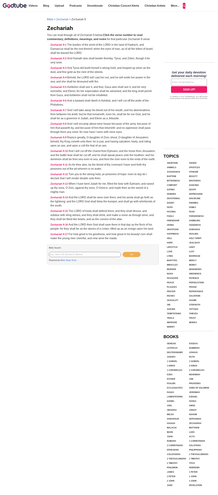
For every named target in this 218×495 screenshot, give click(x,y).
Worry (171, 327)
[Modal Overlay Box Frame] (189, 85)
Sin (168, 305)
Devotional (173, 198)
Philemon (172, 467)
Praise (193, 287)
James (170, 472)
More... (175, 5)
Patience (194, 278)
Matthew (194, 428)
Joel (169, 405)
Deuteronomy (175, 352)
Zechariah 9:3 (58, 68)
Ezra (170, 374)
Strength (194, 305)
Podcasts (75, 5)
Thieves (193, 313)
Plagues (172, 287)
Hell (169, 238)
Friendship (173, 220)
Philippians (195, 450)
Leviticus (172, 348)
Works (193, 322)
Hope (170, 243)
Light (192, 247)
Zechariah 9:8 (58, 123)
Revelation (195, 485)
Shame (193, 300)
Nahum (193, 414)
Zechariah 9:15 (59, 211)
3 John (193, 481)
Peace (170, 282)
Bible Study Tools (68, 260)
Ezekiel (193, 397)
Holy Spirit (195, 238)
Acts (192, 436)
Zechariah (62, 19)
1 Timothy (194, 459)
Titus (192, 463)
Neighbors (195, 269)
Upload (59, 5)
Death (192, 189)
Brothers (195, 181)
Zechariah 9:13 (59, 183)
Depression (196, 194)
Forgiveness (196, 216)
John (170, 436)
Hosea (192, 401)
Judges (171, 357)
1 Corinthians (197, 441)
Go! (131, 254)
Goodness (195, 225)
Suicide (171, 309)
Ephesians (173, 450)
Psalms (171, 383)
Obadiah (172, 410)
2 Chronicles (196, 370)
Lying (170, 256)
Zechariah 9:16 (59, 224)
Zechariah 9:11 (59, 164)
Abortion (172, 163)
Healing (193, 234)
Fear (192, 212)
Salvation (194, 296)
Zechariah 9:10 (59, 151)
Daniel (171, 401)
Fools (170, 216)
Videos (33, 5)
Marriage (194, 256)
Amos (192, 405)
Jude (170, 485)
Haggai (171, 423)
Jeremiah (194, 392)
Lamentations (175, 397)
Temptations (174, 313)
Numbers (194, 348)
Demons (171, 194)
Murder (171, 269)
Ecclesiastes (175, 388)
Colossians (173, 454)
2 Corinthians (175, 445)
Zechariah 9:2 (58, 58)
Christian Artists (155, 5)
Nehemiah (194, 374)
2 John (170, 481)
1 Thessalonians (198, 454)
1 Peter (193, 472)
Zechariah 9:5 (58, 87)
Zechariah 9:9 (58, 137)
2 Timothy (172, 463)
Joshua (193, 352)
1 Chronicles (174, 370)
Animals (171, 167)
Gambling (194, 220)
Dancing (194, 185)
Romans (171, 441)
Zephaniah (195, 419)
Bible (50, 19)
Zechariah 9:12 (59, 174)
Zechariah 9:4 (58, 77)
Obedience (195, 274)
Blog (46, 5)
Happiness (173, 234)
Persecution (196, 282)
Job (191, 379)
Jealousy (194, 243)
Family (192, 207)
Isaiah (170, 392)
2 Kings (193, 366)
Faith (170, 207)
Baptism (171, 176)
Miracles (172, 265)
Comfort (172, 185)
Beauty (193, 176)
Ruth (192, 357)
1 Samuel (172, 361)
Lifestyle (172, 247)
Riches (171, 296)
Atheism (193, 172)
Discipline (194, 198)
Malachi (171, 428)
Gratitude (173, 229)
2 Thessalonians (176, 459)
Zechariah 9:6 (58, 100)
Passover (172, 278)
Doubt (170, 203)
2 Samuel (194, 361)
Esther (171, 379)
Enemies (193, 203)
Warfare (172, 322)
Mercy (193, 260)
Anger (193, 163)
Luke (192, 432)
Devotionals (95, 5)
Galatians (195, 445)
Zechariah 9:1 (58, 44)
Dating (171, 189)
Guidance (194, 229)
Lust (191, 251)
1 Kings (171, 366)
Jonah (192, 410)
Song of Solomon (199, 388)
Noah (170, 274)
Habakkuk (173, 419)
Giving (170, 225)
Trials (170, 318)
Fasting (171, 212)
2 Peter (171, 476)
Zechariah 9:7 (58, 110)
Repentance (196, 291)
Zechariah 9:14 (59, 197)
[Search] (184, 6)
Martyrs (172, 260)
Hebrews (194, 467)
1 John (193, 476)
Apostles (194, 167)
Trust (192, 318)
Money (193, 265)
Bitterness (173, 181)
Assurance (173, 172)
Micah (170, 414)
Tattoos (193, 309)
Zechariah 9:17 (59, 234)
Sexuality (172, 300)
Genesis (171, 343)
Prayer (171, 291)
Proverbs (195, 383)
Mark (170, 432)
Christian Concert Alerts (123, 5)
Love (169, 251)
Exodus (193, 343)
